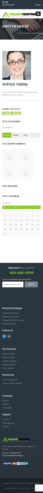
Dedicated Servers (9, 324)
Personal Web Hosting (10, 313)
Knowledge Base (8, 423)
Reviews (5, 404)
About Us (5, 401)
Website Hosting (8, 354)
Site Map (35, 488)
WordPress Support (9, 361)
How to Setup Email (9, 380)
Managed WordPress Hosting (13, 320)
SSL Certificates (8, 368)
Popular (6, 135)
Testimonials (7, 408)
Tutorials (5, 426)
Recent (16, 135)
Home (20, 33)
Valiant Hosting (20, 483)
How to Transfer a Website (12, 383)
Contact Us (6, 419)
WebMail (38, 5)
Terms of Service (11, 488)
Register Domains (9, 364)
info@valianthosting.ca (15, 455)
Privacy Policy (24, 488)
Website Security (8, 357)
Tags (25, 135)
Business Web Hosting (10, 316)
